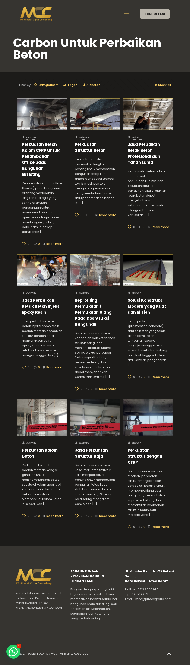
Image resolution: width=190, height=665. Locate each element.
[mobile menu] (127, 14)
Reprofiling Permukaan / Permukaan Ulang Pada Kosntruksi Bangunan (93, 312)
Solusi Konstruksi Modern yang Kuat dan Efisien (147, 306)
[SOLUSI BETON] (41, 14)
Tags (71, 85)
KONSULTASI (155, 14)
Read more (54, 244)
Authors (92, 85)
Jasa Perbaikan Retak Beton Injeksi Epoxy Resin (41, 306)
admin (31, 137)
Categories (47, 85)
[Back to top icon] (169, 654)
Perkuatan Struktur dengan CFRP (145, 456)
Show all (164, 85)
